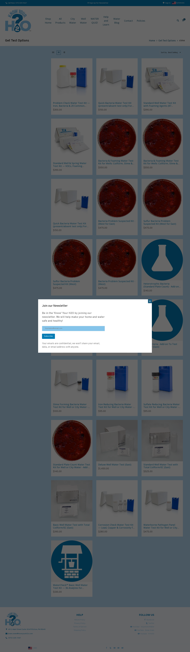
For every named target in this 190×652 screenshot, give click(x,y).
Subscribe (48, 336)
